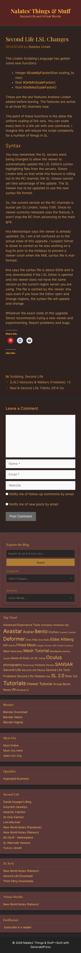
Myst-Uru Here (13, 750)
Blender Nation (13, 717)
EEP (5, 645)
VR (13, 690)
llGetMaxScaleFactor (38, 87)
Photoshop (28, 665)
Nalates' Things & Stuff (40, 11)
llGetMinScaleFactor (38, 82)
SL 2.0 (57, 675)
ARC (67, 625)
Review (50, 665)
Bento (41, 631)
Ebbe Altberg (61, 639)
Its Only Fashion (13, 817)
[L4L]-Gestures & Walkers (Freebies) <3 (40, 382)
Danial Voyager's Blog (17, 802)
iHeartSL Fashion (14, 812)
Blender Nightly (13, 722)
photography (12, 665)
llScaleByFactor (38, 73)
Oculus (54, 657)
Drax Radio (44, 640)
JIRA (54, 645)
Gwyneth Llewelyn (15, 807)
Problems (40, 664)
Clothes (53, 632)
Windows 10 (22, 690)
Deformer (14, 639)
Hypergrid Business (16, 778)
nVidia (42, 658)
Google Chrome (44, 645)
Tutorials (14, 683)
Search (40, 562)
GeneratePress (41, 947)
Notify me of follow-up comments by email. (41, 494)
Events (12, 645)
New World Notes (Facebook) (22, 827)
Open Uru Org (12, 755)
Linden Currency (65, 645)
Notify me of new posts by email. (34, 504)
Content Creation (68, 632)
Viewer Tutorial (39, 684)
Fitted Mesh (26, 645)
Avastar (12, 631)
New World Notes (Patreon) (21, 832)
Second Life (34, 376)
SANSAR (64, 664)
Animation (47, 624)
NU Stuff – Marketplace (18, 837)
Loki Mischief (11, 822)
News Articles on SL (24, 658)
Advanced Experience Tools (21, 625)
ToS (75, 676)
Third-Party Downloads (18, 881)
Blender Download (15, 712)
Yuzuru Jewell (12, 848)
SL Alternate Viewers (16, 843)
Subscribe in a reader (17, 927)
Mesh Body (17, 651)
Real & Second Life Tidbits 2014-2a (37, 388)
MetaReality (56, 651)
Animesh (58, 624)
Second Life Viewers (31, 676)
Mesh (6, 651)
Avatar (28, 632)
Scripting (16, 376)
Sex (48, 676)
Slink (68, 676)
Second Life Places (33, 670)
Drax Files (32, 639)
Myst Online (11, 745)
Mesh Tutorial (36, 650)
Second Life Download (18, 876)
